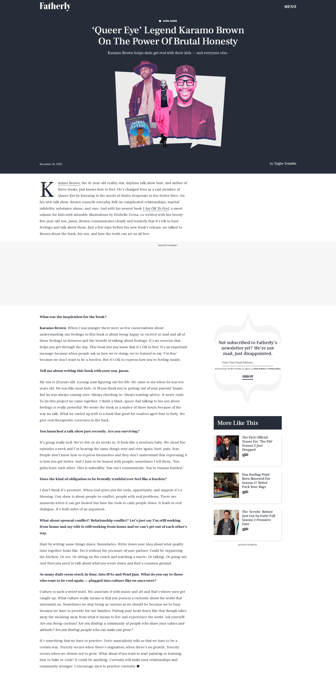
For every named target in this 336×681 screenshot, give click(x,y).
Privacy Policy (275, 368)
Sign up (247, 376)
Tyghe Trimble (285, 163)
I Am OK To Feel (156, 208)
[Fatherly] (55, 6)
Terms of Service (260, 368)
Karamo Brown (69, 183)
